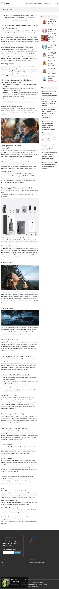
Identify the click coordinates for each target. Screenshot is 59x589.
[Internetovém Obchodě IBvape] (5, 3)
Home (27, 3)
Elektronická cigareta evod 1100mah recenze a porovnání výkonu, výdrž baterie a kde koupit (49, 155)
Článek (6, 9)
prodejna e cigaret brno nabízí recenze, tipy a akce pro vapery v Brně (49, 146)
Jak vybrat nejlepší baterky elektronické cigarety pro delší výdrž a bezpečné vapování (49, 102)
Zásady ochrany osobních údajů (37, 562)
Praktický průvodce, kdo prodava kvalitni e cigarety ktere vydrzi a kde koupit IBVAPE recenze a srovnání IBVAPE (49, 113)
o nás (30, 3)
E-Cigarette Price (33, 586)
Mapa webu (3, 565)
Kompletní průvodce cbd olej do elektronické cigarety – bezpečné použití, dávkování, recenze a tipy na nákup (49, 125)
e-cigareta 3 (34, 3)
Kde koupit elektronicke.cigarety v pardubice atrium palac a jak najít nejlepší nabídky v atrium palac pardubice (19, 518)
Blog (50, 3)
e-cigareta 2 (40, 3)
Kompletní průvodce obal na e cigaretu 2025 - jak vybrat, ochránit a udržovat (49, 93)
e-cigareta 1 (46, 3)
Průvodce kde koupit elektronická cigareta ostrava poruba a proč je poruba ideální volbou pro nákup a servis (49, 137)
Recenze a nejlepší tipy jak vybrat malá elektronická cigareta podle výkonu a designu (49, 165)
